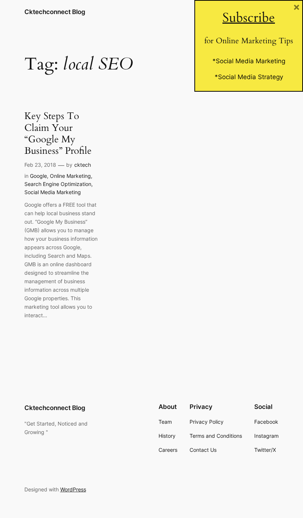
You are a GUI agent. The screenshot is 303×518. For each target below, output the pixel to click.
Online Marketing (70, 176)
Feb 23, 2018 (40, 165)
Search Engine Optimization (57, 184)
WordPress (73, 489)
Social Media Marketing (52, 192)
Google (38, 176)
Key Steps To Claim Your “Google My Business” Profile (58, 133)
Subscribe (248, 18)
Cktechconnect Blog (54, 12)
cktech (82, 165)
